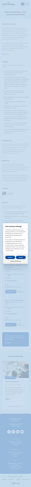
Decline (10, 257)
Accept (21, 257)
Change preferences (15, 261)
